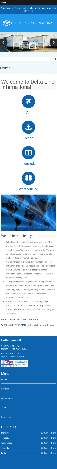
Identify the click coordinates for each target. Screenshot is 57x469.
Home (4, 379)
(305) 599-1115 (12, 325)
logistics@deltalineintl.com (13, 356)
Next (53, 42)
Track (3, 407)
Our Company (7, 398)
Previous (3, 42)
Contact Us (6, 417)
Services (5, 388)
